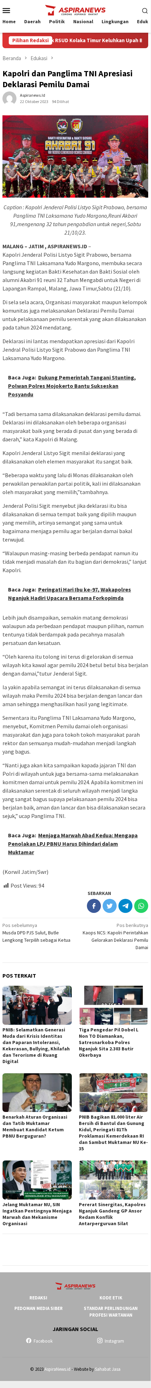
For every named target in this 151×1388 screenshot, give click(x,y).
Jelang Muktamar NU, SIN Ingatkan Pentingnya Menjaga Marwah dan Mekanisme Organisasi (37, 1214)
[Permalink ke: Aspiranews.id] (9, 98)
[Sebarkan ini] (94, 906)
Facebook (43, 1341)
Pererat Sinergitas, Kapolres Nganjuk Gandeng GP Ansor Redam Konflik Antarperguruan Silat (112, 1214)
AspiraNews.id (57, 1369)
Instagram (114, 1341)
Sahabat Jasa (108, 1369)
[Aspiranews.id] (75, 9)
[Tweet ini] (110, 906)
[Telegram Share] (125, 906)
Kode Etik (110, 1298)
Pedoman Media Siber (38, 1308)
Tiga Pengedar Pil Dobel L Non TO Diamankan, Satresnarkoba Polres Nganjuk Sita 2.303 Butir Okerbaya (108, 1042)
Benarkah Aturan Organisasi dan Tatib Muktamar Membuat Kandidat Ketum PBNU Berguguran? (34, 1126)
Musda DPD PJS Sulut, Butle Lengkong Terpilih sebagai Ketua (36, 932)
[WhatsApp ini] (141, 906)
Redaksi (38, 1298)
